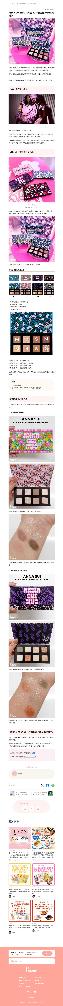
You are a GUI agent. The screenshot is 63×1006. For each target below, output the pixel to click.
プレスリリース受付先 (24, 986)
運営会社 (37, 980)
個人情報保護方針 (39, 983)
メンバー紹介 (38, 977)
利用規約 (21, 983)
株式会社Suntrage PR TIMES (49, 126)
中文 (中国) (31, 997)
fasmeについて (23, 977)
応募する (47, 953)
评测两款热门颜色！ (18, 385)
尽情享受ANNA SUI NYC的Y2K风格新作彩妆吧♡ (26, 388)
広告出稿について (16, 961)
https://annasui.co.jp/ (30, 757)
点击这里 (32, 753)
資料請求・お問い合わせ (25, 980)
